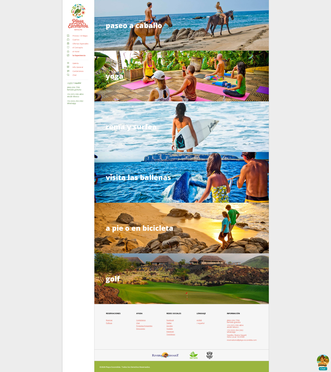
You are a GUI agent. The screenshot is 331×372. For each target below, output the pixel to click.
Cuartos (76, 39)
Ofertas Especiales (80, 43)
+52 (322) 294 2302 (75, 101)
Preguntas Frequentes (144, 326)
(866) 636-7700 (73, 87)
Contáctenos (78, 71)
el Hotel (76, 51)
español (77, 83)
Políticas (109, 323)
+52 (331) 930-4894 (75, 94)
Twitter (169, 323)
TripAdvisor (171, 334)
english (70, 83)
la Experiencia (79, 55)
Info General (78, 67)
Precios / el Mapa (80, 36)
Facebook (170, 320)
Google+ (170, 326)
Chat (75, 75)
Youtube (170, 329)
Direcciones (140, 329)
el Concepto (78, 47)
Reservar (109, 320)
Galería (75, 63)
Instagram (170, 331)
